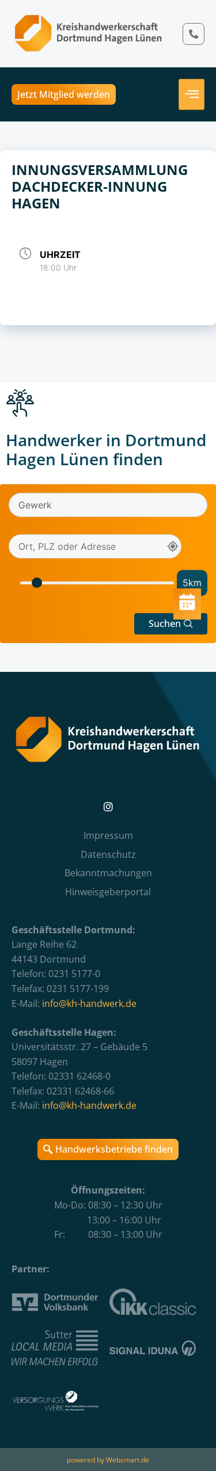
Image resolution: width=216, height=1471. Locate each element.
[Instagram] (108, 806)
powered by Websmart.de (108, 1460)
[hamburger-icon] (191, 94)
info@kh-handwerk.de (89, 1003)
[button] (170, 623)
